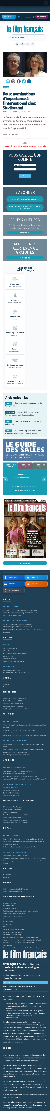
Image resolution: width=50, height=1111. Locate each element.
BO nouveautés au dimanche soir (15, 653)
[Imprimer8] (13, 81)
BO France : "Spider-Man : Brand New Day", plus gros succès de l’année (23, 431)
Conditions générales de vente (14, 913)
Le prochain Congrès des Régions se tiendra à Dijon (21, 613)
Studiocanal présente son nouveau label (17, 627)
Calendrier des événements (13, 817)
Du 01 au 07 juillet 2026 (11, 795)
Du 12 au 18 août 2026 (10, 787)
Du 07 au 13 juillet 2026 (11, 793)
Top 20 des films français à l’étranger (16, 672)
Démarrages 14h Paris (10, 648)
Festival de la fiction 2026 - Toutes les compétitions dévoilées (22, 413)
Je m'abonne (25, 563)
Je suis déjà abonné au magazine (25, 199)
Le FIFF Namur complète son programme (17, 624)
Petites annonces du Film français (15, 820)
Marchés (6, 687)
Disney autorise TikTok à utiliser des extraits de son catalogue (24, 858)
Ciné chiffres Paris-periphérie (13, 661)
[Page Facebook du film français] (22, 44)
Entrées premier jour (10, 659)
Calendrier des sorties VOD (12, 891)
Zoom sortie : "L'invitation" (12, 615)
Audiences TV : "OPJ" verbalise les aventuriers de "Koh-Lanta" (24, 779)
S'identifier (9, 16)
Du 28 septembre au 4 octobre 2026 (15, 709)
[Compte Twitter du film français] (27, 44)
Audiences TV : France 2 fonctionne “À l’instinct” (20, 771)
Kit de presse (7, 919)
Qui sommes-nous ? (10, 903)
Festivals (6, 684)
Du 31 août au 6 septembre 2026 (14, 698)
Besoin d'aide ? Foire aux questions (15, 823)
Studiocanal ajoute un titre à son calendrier (23, 422)
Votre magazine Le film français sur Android (18, 942)
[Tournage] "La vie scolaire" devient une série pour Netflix (23, 839)
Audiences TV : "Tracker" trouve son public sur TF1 (20, 776)
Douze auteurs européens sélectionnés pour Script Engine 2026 (23, 745)
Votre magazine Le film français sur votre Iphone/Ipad (22, 940)
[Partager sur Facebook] (18, 81)
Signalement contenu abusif (13, 916)
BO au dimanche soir (10, 651)
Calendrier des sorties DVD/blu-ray (15, 889)
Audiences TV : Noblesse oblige (14, 773)
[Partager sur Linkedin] (29, 81)
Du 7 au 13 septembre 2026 (12, 701)
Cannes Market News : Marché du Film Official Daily (21, 948)
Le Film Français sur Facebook (13, 929)
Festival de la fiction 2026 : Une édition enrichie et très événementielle (22, 731)
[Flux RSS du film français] (17, 44)
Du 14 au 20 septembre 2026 (13, 703)
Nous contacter (8, 905)
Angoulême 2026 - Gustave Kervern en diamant (20, 610)
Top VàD (6, 877)
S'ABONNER (41, 17)
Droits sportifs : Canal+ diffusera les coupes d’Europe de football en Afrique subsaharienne (23, 751)
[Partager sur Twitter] (24, 81)
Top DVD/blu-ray (8, 875)
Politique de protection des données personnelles (20, 911)
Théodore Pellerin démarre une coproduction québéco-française (22, 630)
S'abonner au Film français (12, 807)
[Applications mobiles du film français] (33, 44)
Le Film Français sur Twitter (12, 932)
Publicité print (8, 924)
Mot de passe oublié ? (25, 17)
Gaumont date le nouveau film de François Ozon (23, 404)
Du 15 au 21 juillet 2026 (11, 790)
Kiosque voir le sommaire (12, 809)
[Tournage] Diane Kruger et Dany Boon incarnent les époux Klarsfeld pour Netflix (23, 843)
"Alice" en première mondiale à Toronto (16, 755)
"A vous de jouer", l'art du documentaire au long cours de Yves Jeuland (25, 726)
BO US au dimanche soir (11, 670)
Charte (5, 927)
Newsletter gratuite (10, 812)
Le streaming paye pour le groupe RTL (16, 855)
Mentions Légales (9, 908)
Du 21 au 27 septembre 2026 (13, 706)
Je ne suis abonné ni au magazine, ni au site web (25, 207)
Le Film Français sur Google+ (13, 934)
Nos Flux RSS (7, 945)
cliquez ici (25, 233)
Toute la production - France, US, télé (16, 815)
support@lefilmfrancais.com (13, 1042)
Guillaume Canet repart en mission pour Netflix (19, 847)
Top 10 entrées (8, 656)
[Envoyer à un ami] (8, 81)
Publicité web (8, 921)
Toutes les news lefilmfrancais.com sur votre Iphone (21, 937)
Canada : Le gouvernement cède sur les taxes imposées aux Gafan (24, 862)
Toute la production (25, 490)
